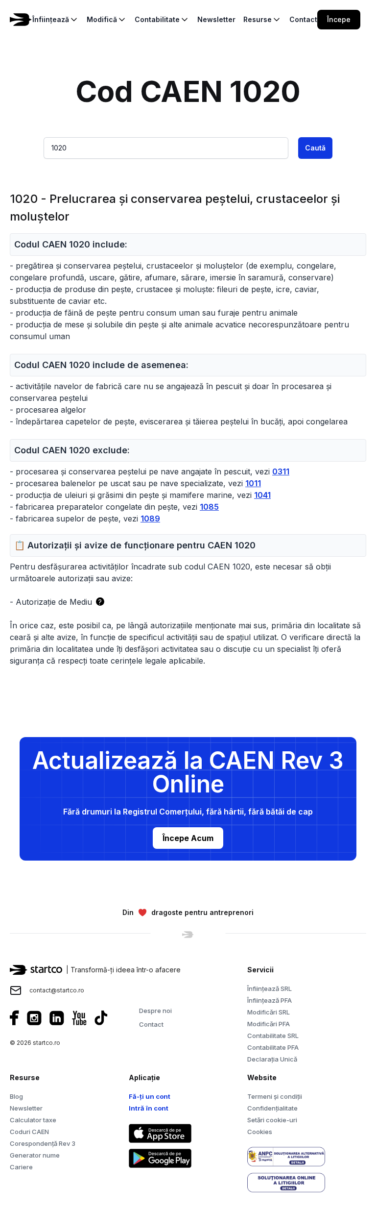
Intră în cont (148, 1108)
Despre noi (155, 1010)
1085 (209, 507)
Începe (339, 19)
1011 (253, 483)
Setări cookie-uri (272, 1120)
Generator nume (35, 1155)
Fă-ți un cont (149, 1096)
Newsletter (26, 1108)
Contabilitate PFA (273, 1047)
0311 (280, 471)
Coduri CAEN (29, 1132)
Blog (16, 1096)
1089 (150, 518)
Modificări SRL (268, 1012)
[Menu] (372, 20)
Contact (151, 1024)
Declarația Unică (272, 1059)
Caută (315, 148)
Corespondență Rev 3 (42, 1143)
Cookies (259, 1132)
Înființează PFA (269, 1000)
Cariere (21, 1167)
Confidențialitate (272, 1108)
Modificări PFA (268, 1024)
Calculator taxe (33, 1120)
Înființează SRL (269, 988)
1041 (262, 495)
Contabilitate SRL (273, 1035)
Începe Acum (188, 838)
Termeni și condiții (274, 1096)
